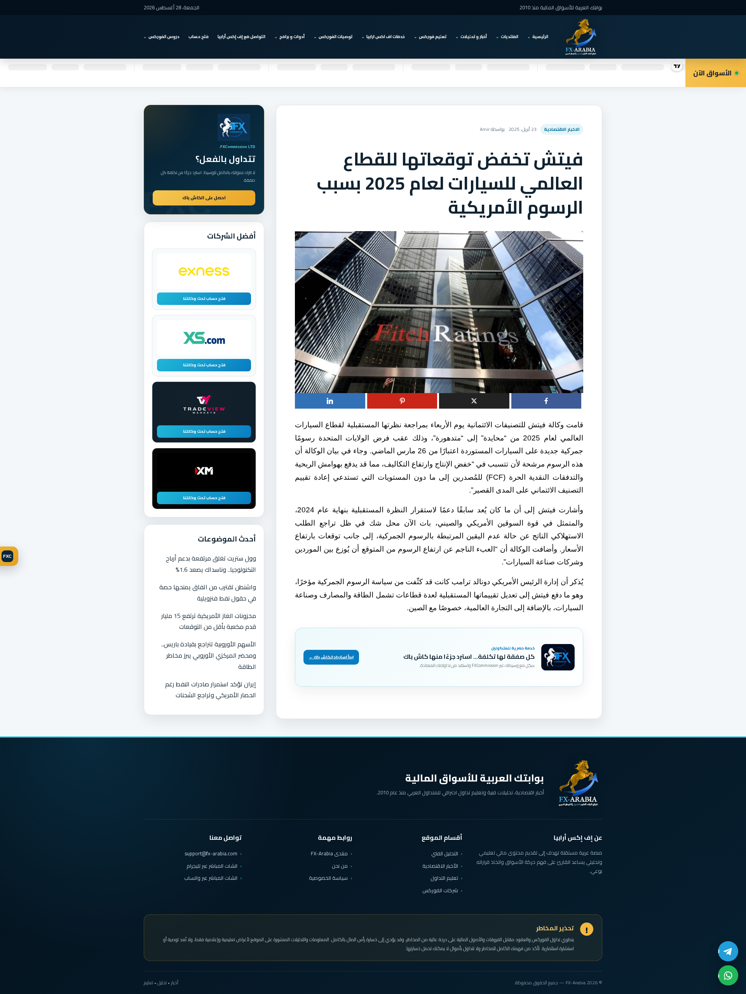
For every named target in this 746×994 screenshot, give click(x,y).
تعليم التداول (444, 878)
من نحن (340, 865)
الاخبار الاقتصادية (562, 129)
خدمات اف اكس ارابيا (385, 36)
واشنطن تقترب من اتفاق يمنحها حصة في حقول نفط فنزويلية (207, 592)
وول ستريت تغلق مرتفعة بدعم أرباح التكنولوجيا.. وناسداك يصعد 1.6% (211, 563)
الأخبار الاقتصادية (440, 865)
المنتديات (509, 36)
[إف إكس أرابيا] (580, 36)
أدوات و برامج (292, 36)
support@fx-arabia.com (211, 853)
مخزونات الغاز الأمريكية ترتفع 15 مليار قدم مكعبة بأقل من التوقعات (208, 621)
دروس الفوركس (164, 36)
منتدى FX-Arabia (329, 853)
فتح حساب (198, 36)
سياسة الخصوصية (328, 878)
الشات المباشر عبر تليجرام (211, 866)
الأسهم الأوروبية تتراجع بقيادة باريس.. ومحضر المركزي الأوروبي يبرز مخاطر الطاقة (208, 655)
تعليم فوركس (432, 36)
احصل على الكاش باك (204, 198)
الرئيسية (540, 36)
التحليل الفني (444, 853)
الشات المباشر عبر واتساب (210, 878)
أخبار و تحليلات (473, 36)
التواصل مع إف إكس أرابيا (241, 36)
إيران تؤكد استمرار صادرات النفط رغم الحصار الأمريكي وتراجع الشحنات (210, 689)
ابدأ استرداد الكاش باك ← (331, 657)
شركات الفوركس (440, 890)
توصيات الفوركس (335, 36)
